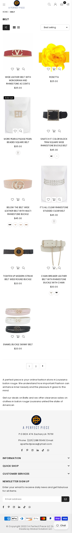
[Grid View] (14, 27)
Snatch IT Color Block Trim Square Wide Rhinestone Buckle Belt (54, 142)
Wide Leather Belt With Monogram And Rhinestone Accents (18, 80)
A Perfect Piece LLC (39, 526)
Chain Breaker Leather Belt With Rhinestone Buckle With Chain (54, 279)
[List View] (18, 27)
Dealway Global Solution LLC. (36, 529)
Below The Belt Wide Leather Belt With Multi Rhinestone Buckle (18, 210)
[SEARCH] (49, 4)
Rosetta (54, 77)
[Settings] (67, 4)
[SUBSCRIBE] (65, 499)
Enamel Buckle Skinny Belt (18, 344)
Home (5, 12)
